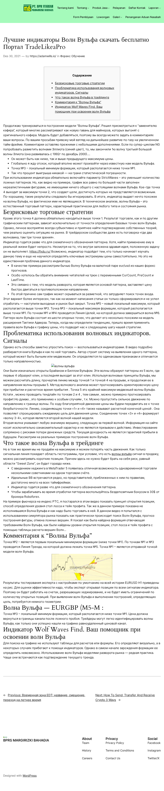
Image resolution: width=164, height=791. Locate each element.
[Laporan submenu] (160, 8)
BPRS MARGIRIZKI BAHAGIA (26, 740)
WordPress (30, 775)
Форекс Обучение (72, 56)
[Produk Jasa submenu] (109, 8)
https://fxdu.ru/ (39, 251)
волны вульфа (122, 454)
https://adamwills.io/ (43, 56)
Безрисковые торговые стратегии (80, 83)
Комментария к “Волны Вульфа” (78, 102)
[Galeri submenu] (121, 17)
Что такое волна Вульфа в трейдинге (82, 97)
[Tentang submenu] (88, 8)
